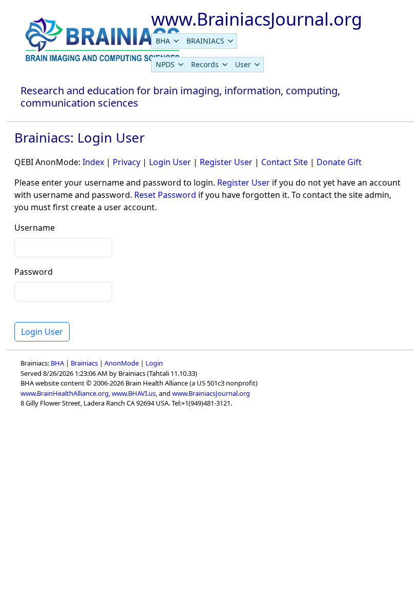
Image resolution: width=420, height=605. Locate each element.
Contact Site (284, 162)
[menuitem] (167, 41)
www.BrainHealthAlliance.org (64, 393)
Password (33, 271)
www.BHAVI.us (134, 393)
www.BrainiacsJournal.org (211, 393)
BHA (57, 363)
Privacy (126, 162)
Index (93, 162)
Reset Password (165, 194)
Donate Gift (339, 162)
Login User (170, 162)
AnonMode (121, 363)
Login (154, 363)
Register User (226, 162)
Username (34, 227)
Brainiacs (84, 363)
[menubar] (194, 41)
